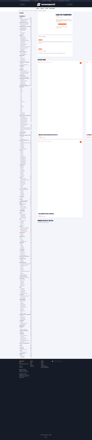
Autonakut (21, 68)
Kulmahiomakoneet (23, 304)
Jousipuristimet (22, 211)
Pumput (21, 186)
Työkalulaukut (22, 194)
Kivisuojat (21, 168)
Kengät (21, 344)
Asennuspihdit (22, 288)
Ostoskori (70, 4)
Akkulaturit (21, 67)
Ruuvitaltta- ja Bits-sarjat (23, 293)
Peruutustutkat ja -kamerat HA (25, 115)
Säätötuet (21, 172)
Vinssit (21, 137)
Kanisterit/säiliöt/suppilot (24, 256)
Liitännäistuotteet (22, 25)
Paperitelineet (22, 357)
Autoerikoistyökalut (27, 10)
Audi (21, 88)
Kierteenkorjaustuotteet (23, 54)
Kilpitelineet (22, 167)
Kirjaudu (22, 4)
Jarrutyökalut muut (23, 216)
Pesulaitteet (22, 185)
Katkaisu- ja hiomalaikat (23, 335)
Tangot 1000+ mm (22, 156)
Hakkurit (21, 302)
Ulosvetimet (21, 294)
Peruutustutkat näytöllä (23, 120)
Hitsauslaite (22, 251)
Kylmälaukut (22, 136)
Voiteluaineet (22, 50)
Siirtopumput (21, 320)
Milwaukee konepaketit (23, 329)
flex (20, 31)
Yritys (47, 8)
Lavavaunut (22, 191)
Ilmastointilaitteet (22, 262)
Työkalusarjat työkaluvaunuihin (24, 340)
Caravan (20, 17)
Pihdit (20, 287)
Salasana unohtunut (44, 366)
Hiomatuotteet (22, 334)
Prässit (21, 272)
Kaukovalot (21, 141)
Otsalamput (22, 173)
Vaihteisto (21, 245)
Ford (21, 95)
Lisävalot (21, 150)
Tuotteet (42, 8)
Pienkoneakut (22, 74)
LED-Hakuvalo (22, 147)
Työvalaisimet (22, 176)
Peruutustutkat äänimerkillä (24, 124)
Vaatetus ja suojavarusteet (24, 343)
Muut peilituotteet (22, 30)
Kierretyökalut (22, 282)
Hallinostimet (22, 261)
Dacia (21, 93)
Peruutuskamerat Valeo (23, 119)
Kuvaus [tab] (40, 36)
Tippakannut (22, 257)
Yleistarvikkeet (22, 353)
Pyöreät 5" (21, 151)
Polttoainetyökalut (35, 10)
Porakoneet (22, 308)
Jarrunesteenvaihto (23, 214)
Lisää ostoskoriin (62, 24)
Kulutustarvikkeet (22, 60)
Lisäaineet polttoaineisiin (23, 44)
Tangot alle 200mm (23, 163)
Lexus (21, 99)
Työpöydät (21, 195)
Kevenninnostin (22, 266)
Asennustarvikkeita (23, 27)
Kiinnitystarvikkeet (22, 51)
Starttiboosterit (22, 75)
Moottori (31, 10)
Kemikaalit (21, 35)
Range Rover (22, 106)
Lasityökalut (22, 221)
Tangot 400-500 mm (23, 158)
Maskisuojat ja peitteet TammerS (25, 26)
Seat (21, 109)
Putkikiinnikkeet (22, 171)
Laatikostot (21, 190)
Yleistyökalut (22, 209)
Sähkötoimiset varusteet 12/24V (25, 135)
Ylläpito (50, 434)
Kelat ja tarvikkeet (22, 324)
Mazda (21, 100)
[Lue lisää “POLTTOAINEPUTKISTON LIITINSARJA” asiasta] (81, 142)
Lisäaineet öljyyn (22, 45)
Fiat (20, 94)
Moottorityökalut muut (23, 230)
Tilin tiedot (42, 365)
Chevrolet (21, 90)
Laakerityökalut (22, 204)
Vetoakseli (21, 246)
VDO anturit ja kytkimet (23, 349)
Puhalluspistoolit (22, 318)
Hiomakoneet (22, 303)
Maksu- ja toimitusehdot (45, 367)
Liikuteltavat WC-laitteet (23, 22)
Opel (21, 104)
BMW (21, 89)
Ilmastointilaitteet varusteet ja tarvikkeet (25, 263)
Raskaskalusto (22, 236)
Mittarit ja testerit (22, 181)
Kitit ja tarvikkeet (22, 41)
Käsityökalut (21, 278)
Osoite (42, 363)
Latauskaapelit (22, 79)
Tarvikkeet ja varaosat (23, 125)
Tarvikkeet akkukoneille (23, 330)
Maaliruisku (22, 315)
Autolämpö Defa (22, 83)
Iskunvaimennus (22, 210)
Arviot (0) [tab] (43, 36)
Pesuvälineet (22, 126)
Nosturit (21, 267)
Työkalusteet (21, 196)
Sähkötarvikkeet (22, 132)
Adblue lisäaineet (22, 36)
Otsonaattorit (22, 268)
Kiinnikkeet (21, 166)
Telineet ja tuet (22, 225)
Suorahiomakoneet (23, 313)
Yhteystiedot (52, 8)
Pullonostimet (22, 273)
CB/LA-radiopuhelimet (23, 84)
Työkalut (22, 10)
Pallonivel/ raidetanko (23, 206)
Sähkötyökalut (22, 325)
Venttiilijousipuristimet (23, 241)
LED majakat (22, 146)
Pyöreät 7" (21, 152)
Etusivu (37, 8)
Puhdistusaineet (22, 49)
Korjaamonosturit (22, 59)
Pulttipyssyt (22, 309)
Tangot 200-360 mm (23, 157)
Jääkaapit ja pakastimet (23, 20)
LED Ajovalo (22, 145)
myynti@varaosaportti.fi (25, 0)
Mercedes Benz (22, 101)
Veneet (20, 345)
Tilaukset (42, 362)
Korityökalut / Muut (23, 220)
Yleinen (20, 350)
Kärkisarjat (21, 283)
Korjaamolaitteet (22, 58)
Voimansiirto (22, 240)
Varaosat (21, 205)
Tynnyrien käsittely (23, 339)
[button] (81, 63)
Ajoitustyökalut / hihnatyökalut (24, 227)
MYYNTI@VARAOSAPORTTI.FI (24, 363)
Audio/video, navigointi (23, 80)
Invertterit (21, 69)
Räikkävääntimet (22, 310)
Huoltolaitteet (22, 34)
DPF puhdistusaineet (23, 39)
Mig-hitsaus (22, 253)
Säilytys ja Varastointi (23, 189)
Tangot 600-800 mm (23, 161)
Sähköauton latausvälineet (24, 78)
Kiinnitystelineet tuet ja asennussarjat (25, 142)
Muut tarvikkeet (22, 114)
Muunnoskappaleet (23, 298)
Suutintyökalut (22, 232)
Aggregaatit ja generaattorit (24, 200)
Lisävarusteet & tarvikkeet (24, 62)
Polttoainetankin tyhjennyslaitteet (25, 271)
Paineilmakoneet (22, 182)
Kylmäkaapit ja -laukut (23, 21)
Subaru (21, 111)
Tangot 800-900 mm (23, 162)
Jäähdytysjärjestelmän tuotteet (24, 40)
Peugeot (21, 105)
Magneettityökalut (22, 284)
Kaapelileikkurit (22, 289)
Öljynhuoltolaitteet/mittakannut (24, 277)
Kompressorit (21, 55)
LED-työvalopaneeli (23, 178)
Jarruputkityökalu (22, 215)
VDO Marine (21, 348)
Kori (20, 219)
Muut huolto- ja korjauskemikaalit (25, 46)
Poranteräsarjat (22, 292)
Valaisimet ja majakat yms (24, 140)
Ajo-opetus (21, 63)
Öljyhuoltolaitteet (23, 276)
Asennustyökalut (22, 116)
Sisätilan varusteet (23, 131)
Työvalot (21, 177)
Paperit (20, 354)
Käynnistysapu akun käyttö (24, 73)
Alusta (21, 237)
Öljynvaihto (21, 235)
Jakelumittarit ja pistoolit (23, 323)
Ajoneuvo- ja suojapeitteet (24, 64)
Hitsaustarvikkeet (22, 252)
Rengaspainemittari (23, 319)
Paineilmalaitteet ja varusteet (25, 314)
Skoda (21, 110)
